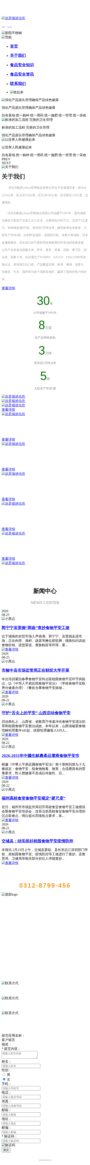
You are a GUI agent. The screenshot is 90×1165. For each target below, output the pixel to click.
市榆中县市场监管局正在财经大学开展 (35, 670)
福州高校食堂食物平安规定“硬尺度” (34, 798)
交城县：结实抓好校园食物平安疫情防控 (37, 841)
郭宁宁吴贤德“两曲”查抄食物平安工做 (35, 627)
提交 (6, 1149)
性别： (7, 1070)
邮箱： (7, 1110)
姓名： (7, 1061)
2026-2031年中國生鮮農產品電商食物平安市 (40, 755)
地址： (7, 1119)
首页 (14, 46)
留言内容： (11, 1048)
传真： (7, 1101)
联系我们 (18, 83)
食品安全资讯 (22, 74)
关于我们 (18, 55)
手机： (7, 1083)
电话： (7, 1092)
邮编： (7, 1127)
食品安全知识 (22, 65)
